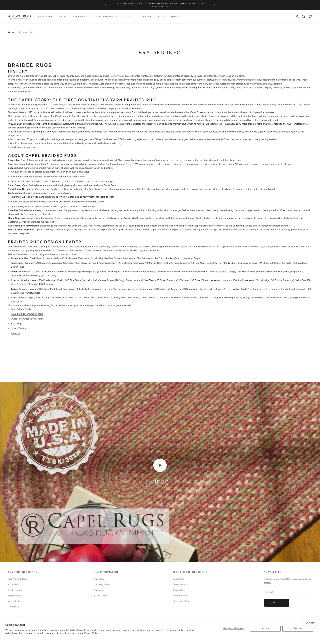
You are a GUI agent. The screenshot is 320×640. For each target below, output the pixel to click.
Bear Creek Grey (32, 258)
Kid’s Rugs (16, 323)
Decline (298, 628)
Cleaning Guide (102, 584)
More (174, 16)
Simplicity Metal (145, 258)
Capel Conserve (105, 16)
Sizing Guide (100, 595)
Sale (62, 16)
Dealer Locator (153, 16)
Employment (14, 595)
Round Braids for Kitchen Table (27, 313)
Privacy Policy (91, 633)
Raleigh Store (180, 595)
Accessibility (14, 601)
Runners (15, 333)
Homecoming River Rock (54, 258)
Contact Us (14, 606)
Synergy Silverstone (78, 258)
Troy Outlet (178, 590)
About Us (13, 584)
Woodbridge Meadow (101, 258)
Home (11, 32)
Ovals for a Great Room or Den (27, 318)
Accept (265, 628)
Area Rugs (45, 16)
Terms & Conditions (18, 579)
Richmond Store (181, 601)
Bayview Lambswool (125, 258)
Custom (129, 16)
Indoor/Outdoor (19, 328)
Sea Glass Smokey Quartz (167, 258)
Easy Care (80, 16)
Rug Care (99, 590)
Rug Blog (99, 579)
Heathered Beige (191, 258)
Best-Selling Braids (21, 309)
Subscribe (276, 602)
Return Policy (15, 590)
